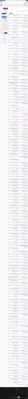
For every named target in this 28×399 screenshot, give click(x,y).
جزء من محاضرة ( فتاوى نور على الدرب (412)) (23, 349)
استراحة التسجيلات (21, 393)
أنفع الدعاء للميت (13, 216)
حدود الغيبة (23, 364)
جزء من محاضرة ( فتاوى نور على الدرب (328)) (23, 87)
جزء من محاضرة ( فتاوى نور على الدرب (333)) (23, 101)
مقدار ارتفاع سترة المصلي (22, 176)
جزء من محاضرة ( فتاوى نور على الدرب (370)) (23, 212)
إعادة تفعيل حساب (5, 21)
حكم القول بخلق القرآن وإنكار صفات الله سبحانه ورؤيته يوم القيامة (23, 326)
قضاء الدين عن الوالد (23, 45)
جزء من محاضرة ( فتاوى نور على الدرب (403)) (14, 315)
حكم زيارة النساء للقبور (12, 156)
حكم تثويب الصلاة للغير (22, 310)
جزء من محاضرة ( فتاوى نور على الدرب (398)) (14, 298)
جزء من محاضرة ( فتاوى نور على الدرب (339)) (14, 115)
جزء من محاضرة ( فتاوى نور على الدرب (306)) (23, 28)
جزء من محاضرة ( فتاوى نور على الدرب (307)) (14, 30)
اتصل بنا (10, 397)
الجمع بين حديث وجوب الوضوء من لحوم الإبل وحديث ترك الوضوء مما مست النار (23, 314)
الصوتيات (26, 4)
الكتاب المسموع (26, 393)
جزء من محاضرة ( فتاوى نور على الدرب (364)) (23, 192)
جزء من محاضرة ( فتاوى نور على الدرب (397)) (14, 295)
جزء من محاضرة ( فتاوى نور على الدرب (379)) (23, 238)
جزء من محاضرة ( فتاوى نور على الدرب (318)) (23, 64)
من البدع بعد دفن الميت (22, 34)
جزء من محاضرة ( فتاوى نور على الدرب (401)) (23, 309)
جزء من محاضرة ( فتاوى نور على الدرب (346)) (23, 138)
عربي (27, 0)
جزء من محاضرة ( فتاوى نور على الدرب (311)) (23, 44)
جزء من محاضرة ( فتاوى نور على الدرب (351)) (23, 152)
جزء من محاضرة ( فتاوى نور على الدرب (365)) (23, 198)
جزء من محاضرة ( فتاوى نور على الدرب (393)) (14, 281)
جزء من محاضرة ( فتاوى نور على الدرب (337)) (23, 112)
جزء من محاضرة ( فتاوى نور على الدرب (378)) (14, 235)
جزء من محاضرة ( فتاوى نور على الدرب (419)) (23, 366)
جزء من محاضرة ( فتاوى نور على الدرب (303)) (23, 19)
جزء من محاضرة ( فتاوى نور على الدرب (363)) (23, 189)
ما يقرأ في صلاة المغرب (12, 113)
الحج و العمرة (17, 391)
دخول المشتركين (4, 13)
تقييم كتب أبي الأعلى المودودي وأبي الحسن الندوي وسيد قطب (14, 159)
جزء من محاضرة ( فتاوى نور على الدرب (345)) (23, 135)
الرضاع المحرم (13, 73)
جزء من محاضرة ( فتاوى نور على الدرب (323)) (14, 75)
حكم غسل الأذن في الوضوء (22, 279)
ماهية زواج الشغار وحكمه (22, 285)
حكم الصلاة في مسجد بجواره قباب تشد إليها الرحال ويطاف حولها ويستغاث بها (23, 103)
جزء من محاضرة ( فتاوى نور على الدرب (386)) (14, 258)
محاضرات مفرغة (26, 391)
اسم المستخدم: (6, 10)
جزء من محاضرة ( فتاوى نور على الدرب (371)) (23, 215)
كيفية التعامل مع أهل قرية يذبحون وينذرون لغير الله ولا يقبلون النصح (14, 379)
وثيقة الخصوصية (15, 397)
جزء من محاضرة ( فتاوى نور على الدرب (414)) (14, 352)
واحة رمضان (17, 390)
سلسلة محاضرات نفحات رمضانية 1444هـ (4, 29)
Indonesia (17, 0)
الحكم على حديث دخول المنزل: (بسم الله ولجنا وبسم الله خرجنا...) (14, 274)
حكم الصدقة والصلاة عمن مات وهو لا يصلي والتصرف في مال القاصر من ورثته (23, 157)
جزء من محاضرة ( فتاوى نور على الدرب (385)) (23, 258)
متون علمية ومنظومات (21, 390)
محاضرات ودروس (26, 390)
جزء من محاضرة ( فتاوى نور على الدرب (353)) (14, 161)
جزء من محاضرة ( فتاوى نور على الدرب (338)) (14, 112)
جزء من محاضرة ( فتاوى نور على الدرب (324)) (14, 78)
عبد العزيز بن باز (24, 21)
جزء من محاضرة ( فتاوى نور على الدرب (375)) (23, 226)
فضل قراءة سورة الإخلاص (12, 367)
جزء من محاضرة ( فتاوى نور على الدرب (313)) (23, 50)
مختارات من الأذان (21, 391)
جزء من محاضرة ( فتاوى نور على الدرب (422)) (23, 377)
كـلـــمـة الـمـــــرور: (6, 12)
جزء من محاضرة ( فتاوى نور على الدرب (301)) (23, 16)
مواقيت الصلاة (8, 390)
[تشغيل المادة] (18, 14)
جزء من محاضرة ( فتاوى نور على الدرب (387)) (14, 261)
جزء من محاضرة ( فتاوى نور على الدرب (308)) (14, 33)
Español (25, 0)
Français (21, 0)
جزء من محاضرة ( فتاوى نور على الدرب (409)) (14, 335)
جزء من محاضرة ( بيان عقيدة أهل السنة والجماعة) (23, 386)
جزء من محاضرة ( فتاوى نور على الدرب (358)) (23, 175)
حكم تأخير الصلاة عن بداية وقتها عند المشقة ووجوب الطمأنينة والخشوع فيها (23, 294)
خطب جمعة (26, 392)
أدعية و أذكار (22, 392)
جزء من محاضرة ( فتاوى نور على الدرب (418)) (23, 363)
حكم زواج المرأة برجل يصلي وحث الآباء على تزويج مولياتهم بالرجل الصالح (23, 74)
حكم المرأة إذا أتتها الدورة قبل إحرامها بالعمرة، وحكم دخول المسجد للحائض (14, 234)
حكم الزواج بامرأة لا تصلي (22, 116)
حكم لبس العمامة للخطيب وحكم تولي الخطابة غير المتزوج (14, 322)
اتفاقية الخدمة (13, 397)
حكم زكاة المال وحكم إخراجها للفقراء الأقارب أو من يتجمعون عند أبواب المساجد (14, 191)
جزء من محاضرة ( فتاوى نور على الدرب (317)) (23, 61)
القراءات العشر (17, 393)
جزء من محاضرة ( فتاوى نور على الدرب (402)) (23, 312)
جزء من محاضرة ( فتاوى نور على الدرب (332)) (23, 98)
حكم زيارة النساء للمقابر (12, 339)
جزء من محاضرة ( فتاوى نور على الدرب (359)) (23, 178)
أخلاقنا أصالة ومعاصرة (5, 26)
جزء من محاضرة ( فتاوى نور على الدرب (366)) (14, 198)
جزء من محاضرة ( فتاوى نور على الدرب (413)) (14, 349)
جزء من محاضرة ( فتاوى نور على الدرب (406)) (23, 327)
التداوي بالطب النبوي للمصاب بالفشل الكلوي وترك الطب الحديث (23, 331)
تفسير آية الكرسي (13, 333)
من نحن (9, 397)
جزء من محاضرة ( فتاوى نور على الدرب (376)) (23, 229)
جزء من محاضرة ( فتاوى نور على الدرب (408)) (14, 332)
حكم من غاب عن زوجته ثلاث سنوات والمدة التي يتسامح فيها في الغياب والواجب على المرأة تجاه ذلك (13, 83)
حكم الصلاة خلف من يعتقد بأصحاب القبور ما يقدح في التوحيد (23, 26)
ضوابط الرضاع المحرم (22, 236)
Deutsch (23, 0)
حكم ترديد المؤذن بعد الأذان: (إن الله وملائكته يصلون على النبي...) (14, 125)
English (19, 0)
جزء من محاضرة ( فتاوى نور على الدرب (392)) (23, 281)
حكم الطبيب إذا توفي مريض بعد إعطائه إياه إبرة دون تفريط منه (14, 248)
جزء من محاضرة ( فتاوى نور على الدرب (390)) (23, 272)
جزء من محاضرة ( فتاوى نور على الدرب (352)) (23, 155)
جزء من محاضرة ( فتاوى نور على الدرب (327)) (14, 84)
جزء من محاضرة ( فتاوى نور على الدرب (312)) (14, 44)
